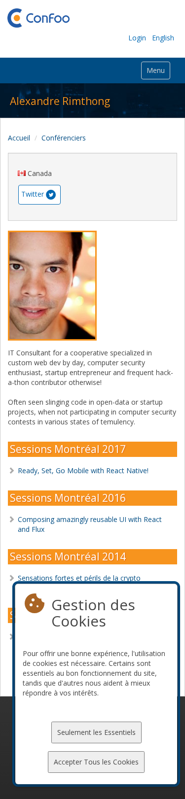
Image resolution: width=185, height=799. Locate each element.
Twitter (32, 193)
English (163, 37)
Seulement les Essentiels (96, 732)
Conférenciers (63, 137)
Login (137, 37)
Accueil (19, 137)
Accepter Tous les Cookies (96, 761)
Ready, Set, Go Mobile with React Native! (83, 470)
